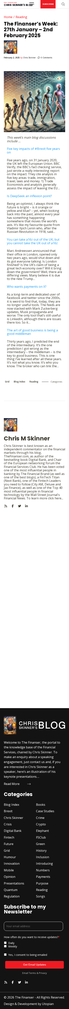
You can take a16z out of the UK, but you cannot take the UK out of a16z (33, 241)
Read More (12, 784)
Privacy (43, 973)
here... (59, 498)
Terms (32, 973)
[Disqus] (34, 555)
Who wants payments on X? (26, 286)
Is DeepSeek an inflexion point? (29, 196)
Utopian (48, 1004)
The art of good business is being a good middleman (32, 332)
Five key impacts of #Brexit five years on (33, 150)
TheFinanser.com (16, 456)
